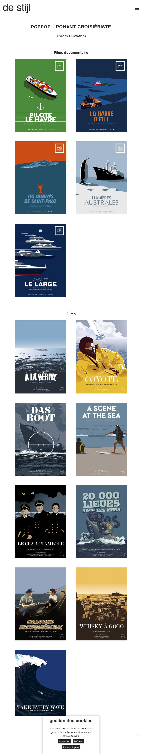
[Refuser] (137, 735)
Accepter (64, 741)
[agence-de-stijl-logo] (16, 8)
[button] (136, 8)
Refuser (78, 741)
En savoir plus (71, 747)
